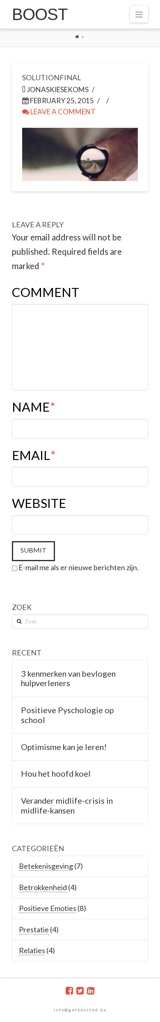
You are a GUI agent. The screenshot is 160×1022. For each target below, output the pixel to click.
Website (39, 503)
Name (33, 407)
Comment (45, 292)
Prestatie (34, 929)
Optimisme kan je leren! (64, 747)
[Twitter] (80, 990)
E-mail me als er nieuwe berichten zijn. (78, 567)
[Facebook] (69, 990)
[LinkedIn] (90, 990)
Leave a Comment (62, 111)
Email (34, 455)
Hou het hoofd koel (56, 773)
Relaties (32, 950)
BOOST (39, 14)
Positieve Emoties (47, 908)
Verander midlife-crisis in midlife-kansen (67, 805)
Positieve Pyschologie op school (67, 715)
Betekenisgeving (46, 865)
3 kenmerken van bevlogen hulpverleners (68, 678)
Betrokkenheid (43, 887)
